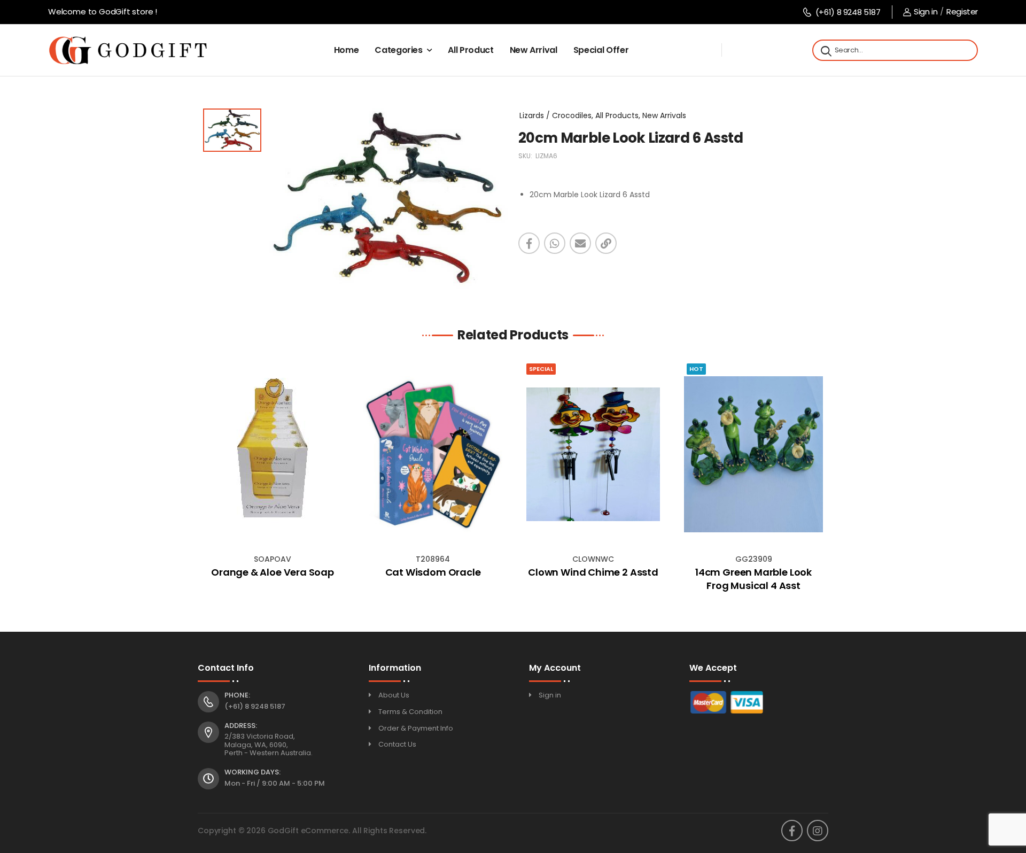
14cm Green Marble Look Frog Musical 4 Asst (753, 578)
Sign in (925, 11)
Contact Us (397, 744)
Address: (240, 726)
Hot (696, 369)
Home (346, 50)
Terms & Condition (410, 712)
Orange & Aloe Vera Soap (272, 572)
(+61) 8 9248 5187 (847, 12)
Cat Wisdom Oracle (433, 572)
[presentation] (206, 480)
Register (962, 11)
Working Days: (252, 772)
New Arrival (533, 50)
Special (541, 369)
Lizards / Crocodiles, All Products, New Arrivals (602, 115)
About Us (393, 695)
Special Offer (600, 50)
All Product (470, 50)
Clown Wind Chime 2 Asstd (593, 572)
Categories (399, 50)
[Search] (825, 50)
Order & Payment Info (415, 728)
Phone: (237, 695)
